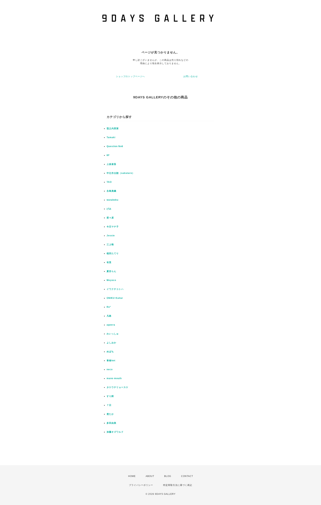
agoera (111, 325)
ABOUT (150, 476)
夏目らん (111, 271)
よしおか (111, 342)
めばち (110, 351)
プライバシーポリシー (141, 485)
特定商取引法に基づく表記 (177, 485)
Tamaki (111, 137)
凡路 (109, 316)
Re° (109, 307)
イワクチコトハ (115, 289)
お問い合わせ (190, 76)
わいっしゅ (113, 333)
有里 (109, 262)
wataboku (112, 200)
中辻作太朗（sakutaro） (120, 173)
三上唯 (110, 244)
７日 (109, 405)
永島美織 (111, 191)
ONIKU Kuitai (115, 298)
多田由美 (111, 423)
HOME (132, 476)
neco (110, 369)
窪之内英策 (113, 128)
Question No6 (115, 146)
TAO (109, 182)
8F (108, 155)
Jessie (111, 235)
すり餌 (110, 396)
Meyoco (111, 280)
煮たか (110, 414)
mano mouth (114, 378)
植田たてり (113, 253)
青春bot (111, 360)
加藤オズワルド (115, 432)
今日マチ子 (113, 226)
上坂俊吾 (111, 164)
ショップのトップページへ (130, 76)
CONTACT (187, 476)
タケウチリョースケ (117, 387)
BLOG (167, 476)
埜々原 (110, 217)
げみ (109, 209)
